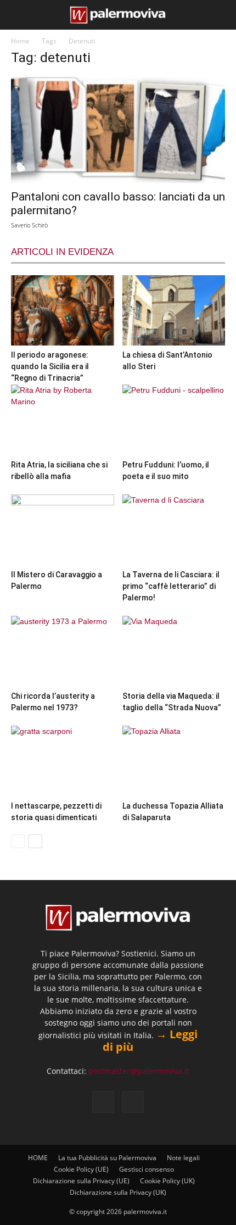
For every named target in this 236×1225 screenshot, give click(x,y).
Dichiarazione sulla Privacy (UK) (118, 1192)
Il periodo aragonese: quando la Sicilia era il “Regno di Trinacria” (50, 366)
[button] (17, 15)
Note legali (183, 1157)
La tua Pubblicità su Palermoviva (107, 1157)
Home (20, 41)
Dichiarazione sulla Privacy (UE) (81, 1180)
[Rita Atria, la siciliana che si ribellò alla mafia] (62, 420)
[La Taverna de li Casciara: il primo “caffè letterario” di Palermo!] (174, 529)
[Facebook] (103, 1102)
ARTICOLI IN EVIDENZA (62, 252)
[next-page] (35, 841)
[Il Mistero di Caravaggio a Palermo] (62, 529)
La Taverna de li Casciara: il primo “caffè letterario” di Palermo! (171, 586)
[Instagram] (133, 1102)
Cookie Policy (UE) (81, 1169)
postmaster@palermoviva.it (138, 1071)
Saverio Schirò (29, 225)
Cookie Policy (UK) (167, 1180)
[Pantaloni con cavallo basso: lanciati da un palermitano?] (118, 130)
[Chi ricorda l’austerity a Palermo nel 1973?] (62, 651)
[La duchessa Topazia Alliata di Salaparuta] (174, 761)
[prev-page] (18, 841)
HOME (38, 1157)
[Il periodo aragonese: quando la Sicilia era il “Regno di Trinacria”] (62, 310)
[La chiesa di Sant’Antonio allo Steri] (174, 310)
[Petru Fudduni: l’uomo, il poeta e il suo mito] (174, 420)
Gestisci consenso (146, 1169)
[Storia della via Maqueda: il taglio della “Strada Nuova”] (174, 651)
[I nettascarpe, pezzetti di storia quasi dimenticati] (62, 761)
